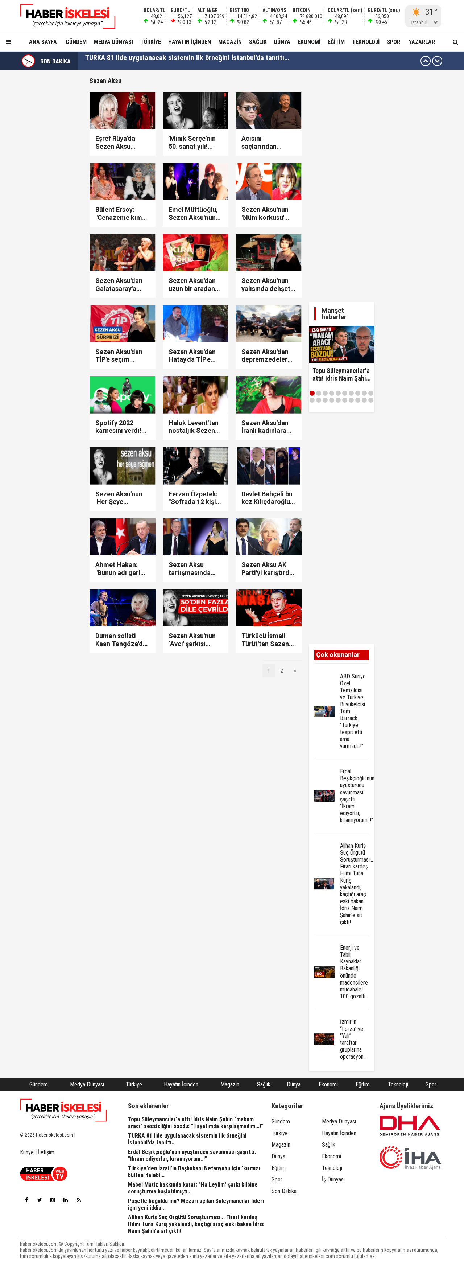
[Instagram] (52, 1200)
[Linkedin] (65, 1200)
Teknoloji (366, 41)
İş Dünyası (333, 1179)
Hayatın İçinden (189, 41)
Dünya (282, 41)
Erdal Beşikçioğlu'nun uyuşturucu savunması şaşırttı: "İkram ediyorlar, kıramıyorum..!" (213, 61)
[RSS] (78, 1200)
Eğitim (336, 41)
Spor (393, 41)
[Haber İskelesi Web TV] (43, 1179)
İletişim (46, 1152)
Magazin (230, 41)
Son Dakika (284, 1191)
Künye (27, 1152)
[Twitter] (39, 1200)
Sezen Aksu (105, 81)
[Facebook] (26, 1200)
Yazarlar (422, 41)
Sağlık (258, 41)
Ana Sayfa (43, 41)
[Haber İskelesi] (63, 1110)
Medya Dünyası (113, 41)
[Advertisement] (342, 186)
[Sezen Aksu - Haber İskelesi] (63, 16)
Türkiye (150, 41)
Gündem (76, 41)
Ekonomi (309, 41)
